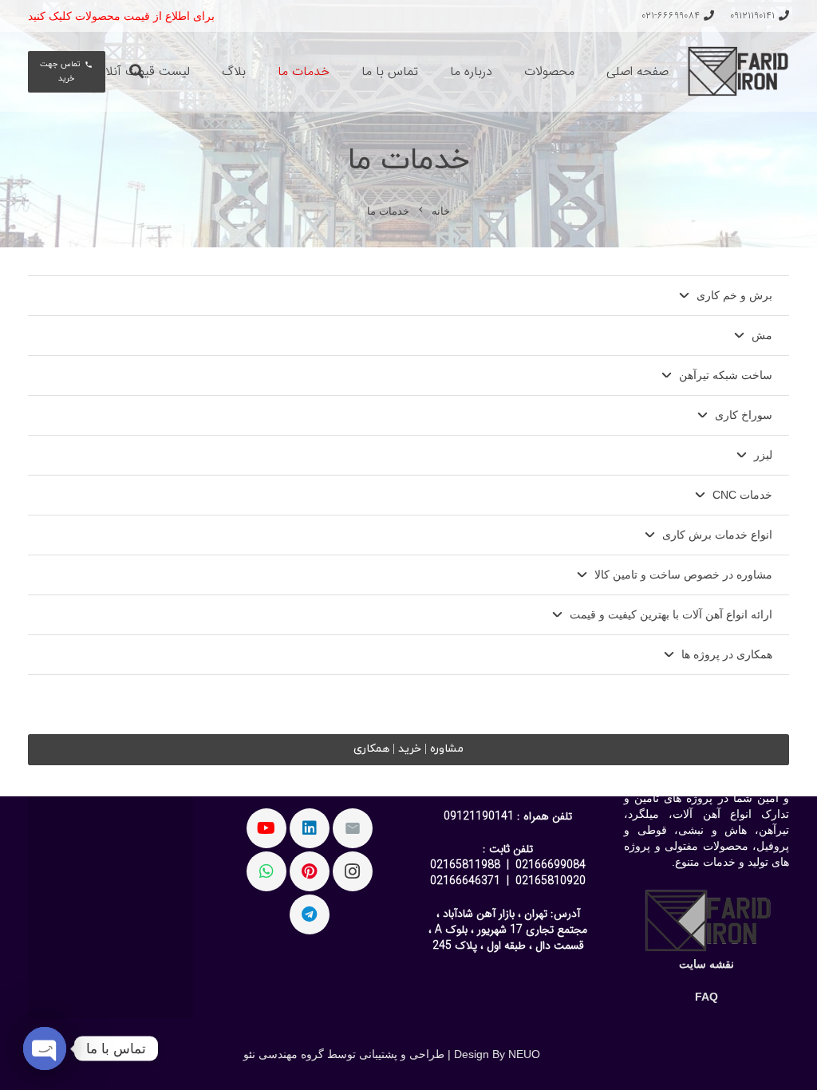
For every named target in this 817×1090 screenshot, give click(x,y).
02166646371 (465, 881)
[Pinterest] (310, 871)
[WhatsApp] (266, 871)
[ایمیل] (353, 828)
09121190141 (479, 816)
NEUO (524, 1054)
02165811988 (465, 865)
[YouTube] (266, 828)
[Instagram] (353, 871)
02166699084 (550, 865)
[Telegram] (310, 914)
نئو (249, 1054)
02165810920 (550, 881)
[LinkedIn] (310, 828)
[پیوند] (737, 72)
